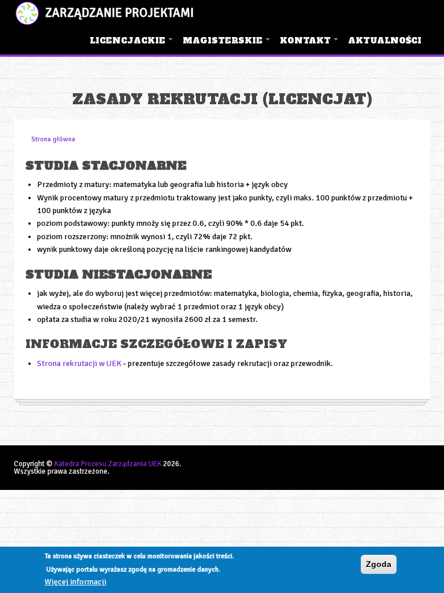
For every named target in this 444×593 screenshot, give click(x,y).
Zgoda (378, 564)
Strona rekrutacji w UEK (79, 363)
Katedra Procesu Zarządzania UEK (107, 463)
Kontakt (309, 44)
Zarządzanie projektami (119, 12)
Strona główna (53, 139)
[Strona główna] (27, 13)
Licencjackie (132, 44)
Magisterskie (227, 44)
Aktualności (384, 40)
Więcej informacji (75, 582)
